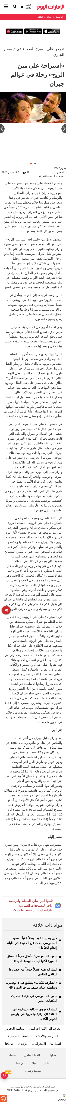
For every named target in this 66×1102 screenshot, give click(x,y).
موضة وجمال (33, 1070)
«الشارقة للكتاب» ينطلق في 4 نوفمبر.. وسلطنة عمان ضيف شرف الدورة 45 (31, 985)
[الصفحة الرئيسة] (50, 5)
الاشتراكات (39, 1044)
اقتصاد (12, 1055)
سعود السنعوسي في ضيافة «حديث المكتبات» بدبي (34, 998)
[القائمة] (14, 6)
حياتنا (34, 1062)
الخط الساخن (32, 1055)
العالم (48, 1062)
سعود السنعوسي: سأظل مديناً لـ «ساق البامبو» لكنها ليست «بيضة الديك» (32, 958)
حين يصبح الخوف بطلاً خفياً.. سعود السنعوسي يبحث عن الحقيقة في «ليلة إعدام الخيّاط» (32, 942)
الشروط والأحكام (47, 1036)
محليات (52, 1055)
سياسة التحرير (15, 1028)
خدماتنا (9, 1044)
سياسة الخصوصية (19, 1036)
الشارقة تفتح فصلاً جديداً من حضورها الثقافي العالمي (33, 972)
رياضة (19, 1062)
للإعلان (22, 1044)
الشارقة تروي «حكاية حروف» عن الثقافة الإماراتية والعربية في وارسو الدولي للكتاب (34, 1014)
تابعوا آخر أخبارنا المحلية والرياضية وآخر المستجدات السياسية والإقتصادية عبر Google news (30, 905)
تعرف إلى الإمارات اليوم (44, 1028)
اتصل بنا (55, 1044)
